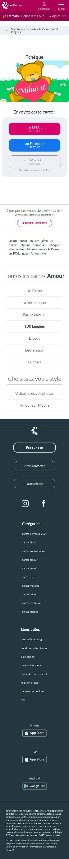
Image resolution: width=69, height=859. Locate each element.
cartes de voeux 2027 (34, 533)
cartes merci (29, 577)
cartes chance (30, 611)
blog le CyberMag (31, 639)
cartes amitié (29, 568)
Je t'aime (34, 291)
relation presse (30, 682)
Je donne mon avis (34, 223)
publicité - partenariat (34, 674)
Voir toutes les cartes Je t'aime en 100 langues (35, 30)
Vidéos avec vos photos (34, 393)
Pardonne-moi (34, 314)
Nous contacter (34, 466)
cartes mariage (30, 585)
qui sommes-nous (31, 665)
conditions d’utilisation (34, 648)
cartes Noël (29, 542)
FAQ (23, 699)
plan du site (27, 656)
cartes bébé (29, 594)
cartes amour (30, 559)
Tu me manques (35, 302)
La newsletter (35, 483)
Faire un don (34, 447)
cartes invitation (31, 602)
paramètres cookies (32, 691)
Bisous (34, 338)
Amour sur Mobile (34, 405)
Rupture (34, 362)
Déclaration (34, 350)
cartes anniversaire (33, 551)
